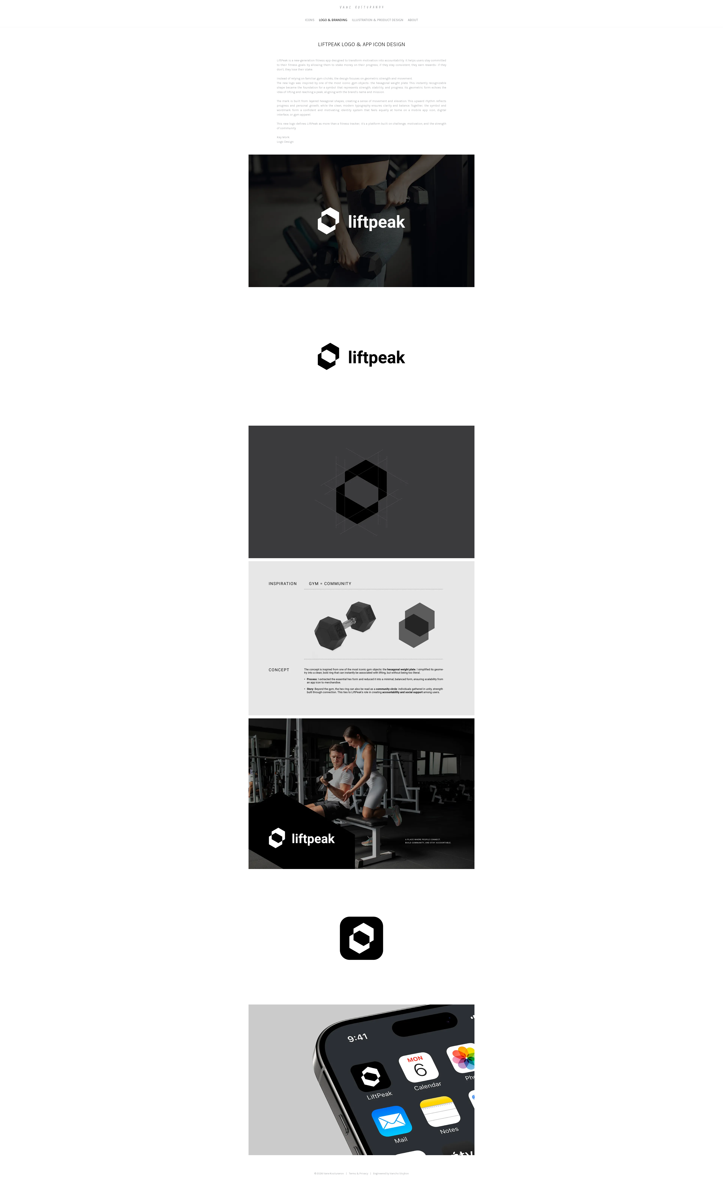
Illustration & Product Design (377, 20)
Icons (309, 20)
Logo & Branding (333, 20)
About (413, 20)
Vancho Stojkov (399, 1173)
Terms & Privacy (358, 1173)
